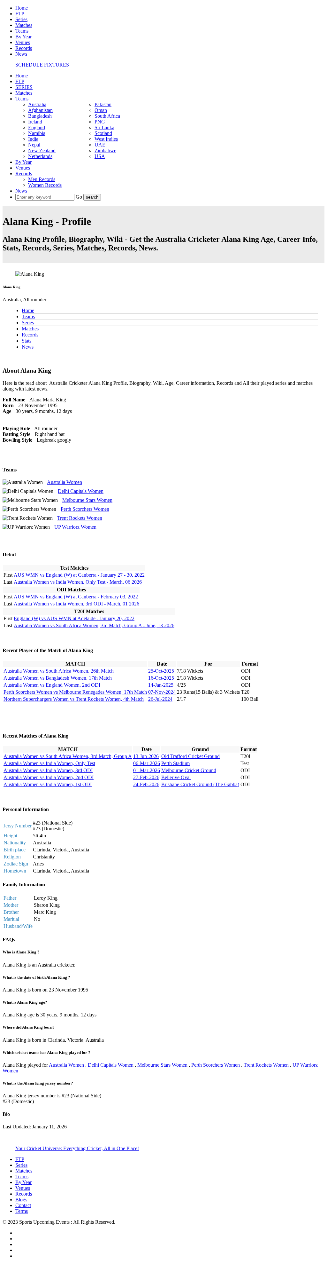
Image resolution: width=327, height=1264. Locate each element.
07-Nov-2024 (162, 692)
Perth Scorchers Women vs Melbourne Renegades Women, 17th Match (75, 692)
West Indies (106, 139)
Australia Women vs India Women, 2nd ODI (49, 777)
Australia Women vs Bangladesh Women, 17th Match (58, 678)
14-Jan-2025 (160, 685)
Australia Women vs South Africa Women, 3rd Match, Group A (68, 756)
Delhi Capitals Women (80, 491)
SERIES (24, 87)
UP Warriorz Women (75, 527)
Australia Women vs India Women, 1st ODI (48, 784)
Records (23, 48)
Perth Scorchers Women (85, 509)
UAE (100, 144)
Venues (22, 42)
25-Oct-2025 (161, 671)
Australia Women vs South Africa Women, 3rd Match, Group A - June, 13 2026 (94, 625)
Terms (21, 1211)
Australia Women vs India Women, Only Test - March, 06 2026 (78, 582)
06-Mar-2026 (146, 763)
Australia (37, 104)
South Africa (107, 116)
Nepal (34, 144)
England (36, 127)
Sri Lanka (104, 127)
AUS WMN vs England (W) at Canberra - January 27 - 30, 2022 (79, 575)
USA (100, 156)
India (33, 139)
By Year (23, 36)
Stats (26, 341)
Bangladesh (40, 116)
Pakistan (103, 104)
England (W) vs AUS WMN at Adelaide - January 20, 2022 (74, 618)
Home (21, 8)
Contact (23, 1205)
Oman (101, 110)
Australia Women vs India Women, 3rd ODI (48, 770)
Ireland (35, 121)
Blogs (21, 1199)
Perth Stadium (175, 763)
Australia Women (64, 482)
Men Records (41, 179)
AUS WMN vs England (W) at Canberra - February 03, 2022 (76, 596)
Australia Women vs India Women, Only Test (49, 763)
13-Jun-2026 (146, 756)
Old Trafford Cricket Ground (190, 756)
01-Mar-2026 (146, 770)
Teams (21, 31)
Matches (23, 25)
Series (21, 19)
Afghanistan (40, 110)
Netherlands (40, 156)
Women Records (45, 185)
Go (79, 197)
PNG (100, 121)
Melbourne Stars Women (87, 500)
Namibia (36, 133)
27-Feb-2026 (146, 777)
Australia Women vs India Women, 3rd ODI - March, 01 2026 (76, 603)
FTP (19, 13)
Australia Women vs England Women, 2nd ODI (52, 685)
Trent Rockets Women (79, 518)
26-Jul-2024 (160, 699)
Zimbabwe (105, 150)
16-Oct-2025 (161, 678)
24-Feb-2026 (146, 784)
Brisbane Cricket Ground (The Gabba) (200, 784)
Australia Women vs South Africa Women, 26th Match (59, 671)
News (21, 54)
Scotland (103, 133)
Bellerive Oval (176, 777)
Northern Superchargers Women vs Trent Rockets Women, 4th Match (74, 699)
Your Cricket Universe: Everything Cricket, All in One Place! (77, 1148)
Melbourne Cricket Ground (188, 770)
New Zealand (42, 150)
